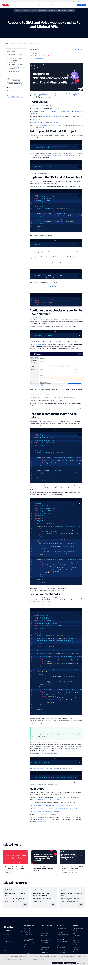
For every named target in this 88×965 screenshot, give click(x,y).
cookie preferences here (66, 957)
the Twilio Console (40, 344)
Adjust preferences (70, 963)
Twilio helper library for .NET (52, 155)
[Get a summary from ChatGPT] (15, 931)
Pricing (53, 4)
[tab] (51, 263)
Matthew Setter (39, 58)
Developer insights (16, 80)
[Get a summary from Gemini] (18, 931)
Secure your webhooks (15, 71)
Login (84, 1)
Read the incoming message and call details (16, 67)
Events (58, 10)
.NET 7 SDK (34, 108)
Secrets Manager (69, 748)
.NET (9, 80)
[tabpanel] (56, 147)
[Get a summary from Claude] (21, 931)
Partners (64, 10)
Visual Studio (61, 111)
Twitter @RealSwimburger (46, 819)
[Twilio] (5, 5)
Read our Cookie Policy (80, 963)
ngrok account (54, 122)
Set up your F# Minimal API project (16, 55)
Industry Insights (42, 10)
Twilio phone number (38, 119)
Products (26, 4)
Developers (33, 10)
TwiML (75, 94)
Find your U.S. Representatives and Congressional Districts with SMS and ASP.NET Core (54, 808)
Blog (6, 43)
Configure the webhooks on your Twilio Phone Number (16, 63)
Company (70, 10)
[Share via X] (73, 50)
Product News (51, 10)
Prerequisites (11, 51)
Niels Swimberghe (39, 55)
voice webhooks (43, 94)
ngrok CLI (36, 122)
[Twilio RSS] (82, 50)
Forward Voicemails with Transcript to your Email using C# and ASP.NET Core (51, 805)
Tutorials (13, 43)
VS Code (69, 111)
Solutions (32, 4)
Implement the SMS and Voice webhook (15, 59)
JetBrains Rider (54, 111)
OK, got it (57, 963)
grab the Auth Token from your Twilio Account (45, 768)
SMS (35, 94)
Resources (46, 4)
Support (79, 1)
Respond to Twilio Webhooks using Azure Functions (45, 811)
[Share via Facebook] (69, 49)
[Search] (64, 5)
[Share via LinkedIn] (76, 50)
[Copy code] (79, 146)
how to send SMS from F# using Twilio (49, 799)
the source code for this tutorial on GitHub (48, 125)
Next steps (11, 74)
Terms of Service (45, 959)
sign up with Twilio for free (50, 116)
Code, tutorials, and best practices (14, 83)
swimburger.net (42, 821)
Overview (26, 10)
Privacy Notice (25, 959)
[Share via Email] (79, 50)
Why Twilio (39, 4)
